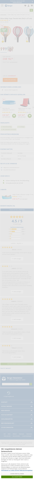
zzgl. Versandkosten (13, 62)
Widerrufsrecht (7, 436)
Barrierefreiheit (16, 436)
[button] (17, 197)
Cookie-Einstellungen (26, 436)
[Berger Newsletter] (31, 384)
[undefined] (22, 197)
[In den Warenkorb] (14, 116)
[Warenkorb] (31, 5)
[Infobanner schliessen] (32, 2)
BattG (9, 434)
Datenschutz (29, 434)
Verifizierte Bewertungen (17, 227)
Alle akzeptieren (17, 476)
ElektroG (15, 434)
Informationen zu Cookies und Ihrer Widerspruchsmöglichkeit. (17, 470)
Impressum (21, 434)
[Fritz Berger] (14, 5)
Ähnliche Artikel (10, 80)
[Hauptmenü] (2, 6)
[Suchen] (31, 10)
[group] (3, 49)
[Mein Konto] (28, 5)
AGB (5, 434)
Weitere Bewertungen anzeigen (17, 364)
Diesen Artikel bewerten (17, 209)
